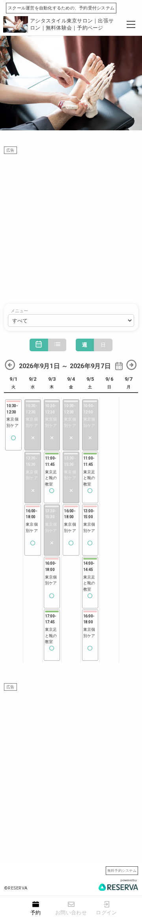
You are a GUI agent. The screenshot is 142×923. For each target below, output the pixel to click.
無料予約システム (121, 870)
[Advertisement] (71, 225)
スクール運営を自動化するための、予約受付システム (61, 8)
